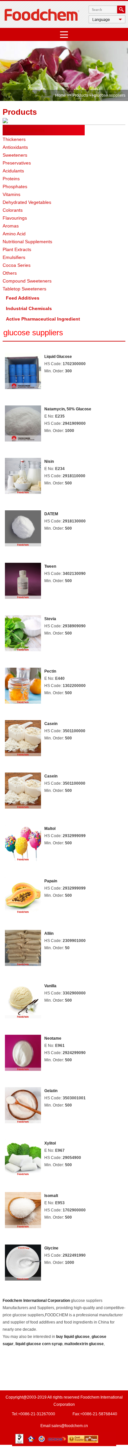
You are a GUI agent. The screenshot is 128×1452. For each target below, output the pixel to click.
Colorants (13, 210)
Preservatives (17, 163)
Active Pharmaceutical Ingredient (43, 319)
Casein (50, 723)
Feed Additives (22, 298)
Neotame (52, 1038)
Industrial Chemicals (29, 308)
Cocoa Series (17, 265)
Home (60, 95)
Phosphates (15, 186)
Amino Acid (14, 233)
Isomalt (51, 1195)
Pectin (50, 671)
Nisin (49, 461)
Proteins (11, 178)
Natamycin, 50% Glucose (67, 409)
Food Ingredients (25, 130)
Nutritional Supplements (27, 241)
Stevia (50, 619)
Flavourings (15, 218)
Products (80, 95)
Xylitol (50, 1143)
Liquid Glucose (58, 356)
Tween (50, 566)
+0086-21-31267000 (36, 1414)
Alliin (48, 933)
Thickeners (14, 139)
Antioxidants (15, 147)
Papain (50, 881)
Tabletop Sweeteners (24, 288)
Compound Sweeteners (27, 281)
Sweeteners (15, 155)
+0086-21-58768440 (98, 1414)
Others (10, 273)
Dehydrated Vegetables (27, 202)
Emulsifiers (14, 257)
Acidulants (13, 170)
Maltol (49, 828)
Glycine (51, 1248)
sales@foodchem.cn (70, 1425)
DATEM (51, 514)
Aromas (11, 225)
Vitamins (11, 194)
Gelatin (50, 1091)
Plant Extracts (17, 249)
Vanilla (50, 986)
